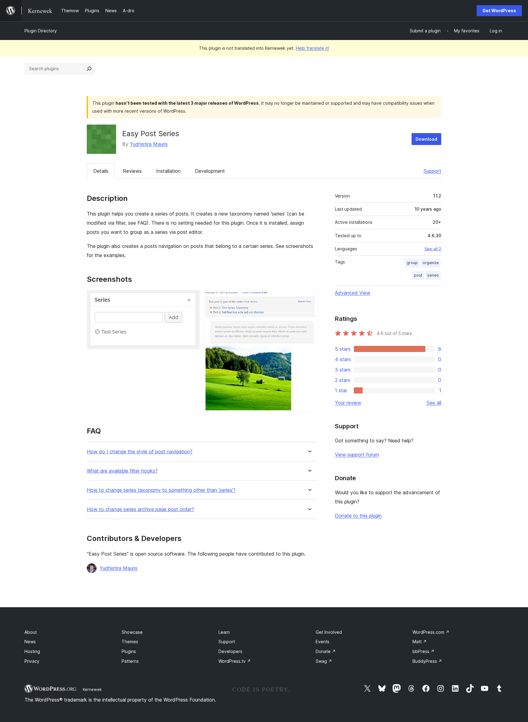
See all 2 (432, 248)
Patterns (130, 661)
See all (434, 403)
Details (100, 171)
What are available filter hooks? (122, 471)
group (412, 262)
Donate (326, 651)
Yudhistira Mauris (149, 144)
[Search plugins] (89, 69)
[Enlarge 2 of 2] (309, 298)
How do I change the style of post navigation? (140, 452)
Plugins (129, 651)
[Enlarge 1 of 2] (191, 298)
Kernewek (92, 689)
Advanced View (352, 293)
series (433, 275)
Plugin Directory (40, 30)
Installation (168, 171)
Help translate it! (312, 48)
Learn (224, 632)
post (418, 275)
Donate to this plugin (358, 516)
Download (426, 139)
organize (431, 262)
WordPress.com (431, 632)
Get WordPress (499, 10)
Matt (420, 641)
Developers (230, 651)
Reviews (132, 171)
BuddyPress (427, 661)
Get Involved (329, 632)
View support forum (357, 455)
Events (322, 641)
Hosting (32, 651)
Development (210, 171)
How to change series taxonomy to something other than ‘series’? (161, 490)
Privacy (31, 661)
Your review (348, 403)
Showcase (132, 632)
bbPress (424, 651)
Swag (324, 661)
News (30, 641)
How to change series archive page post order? (140, 509)
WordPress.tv (234, 661)
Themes (130, 641)
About (30, 632)
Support (432, 171)
